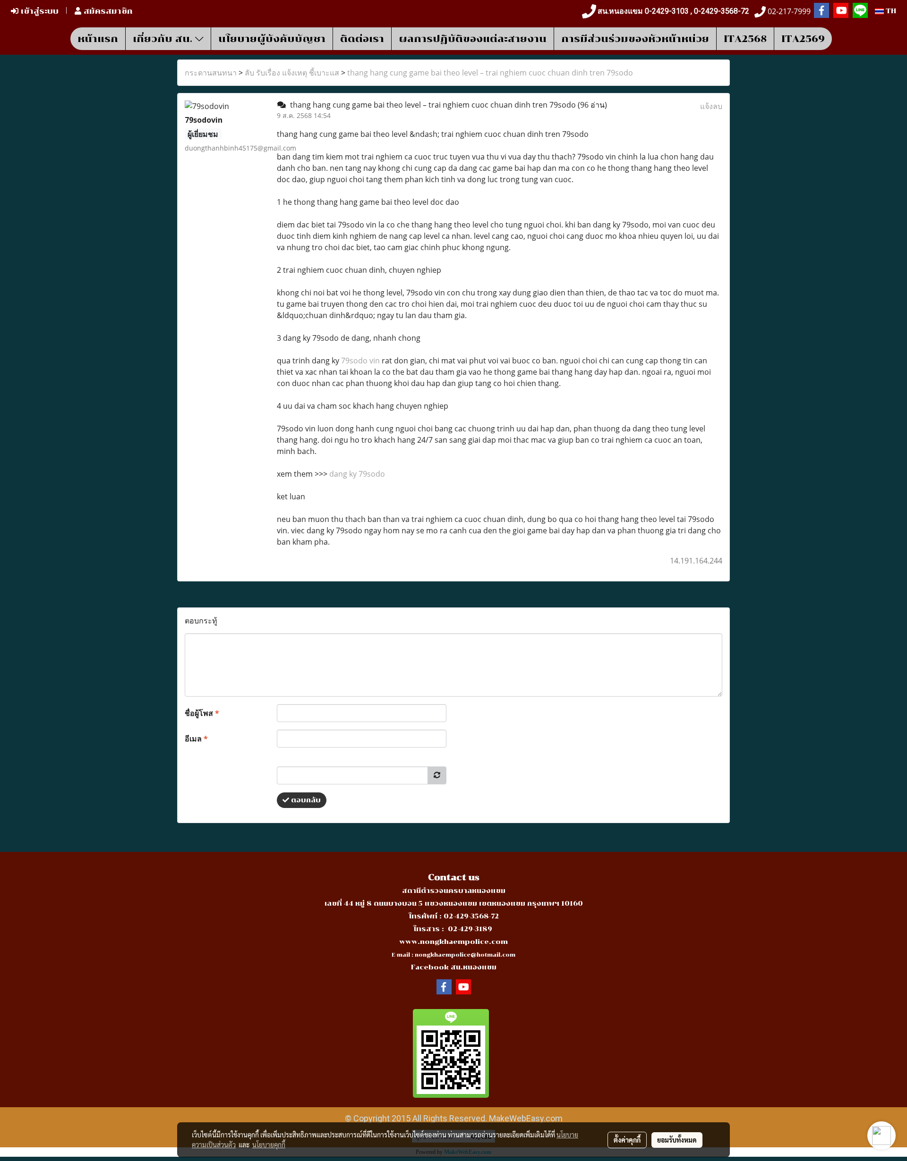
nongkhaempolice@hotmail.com (465, 955)
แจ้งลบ (711, 106)
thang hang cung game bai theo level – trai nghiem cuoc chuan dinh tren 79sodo (490, 72)
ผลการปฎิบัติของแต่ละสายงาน (473, 38)
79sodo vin (360, 360)
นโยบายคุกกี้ (268, 1144)
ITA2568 (745, 38)
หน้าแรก (97, 38)
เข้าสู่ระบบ (38, 11)
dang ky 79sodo (357, 474)
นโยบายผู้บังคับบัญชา (271, 38)
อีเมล (196, 738)
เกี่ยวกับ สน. (164, 38)
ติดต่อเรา (362, 38)
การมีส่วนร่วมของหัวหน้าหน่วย (635, 38)
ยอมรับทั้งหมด (677, 1140)
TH (890, 11)
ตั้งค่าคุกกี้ (627, 1140)
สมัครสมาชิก (107, 11)
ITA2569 (803, 38)
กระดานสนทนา (211, 72)
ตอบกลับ (305, 800)
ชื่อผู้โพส (202, 713)
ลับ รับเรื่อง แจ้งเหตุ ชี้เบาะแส (292, 72)
